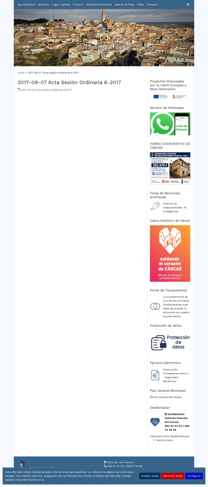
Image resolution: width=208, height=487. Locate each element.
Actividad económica (99, 4)
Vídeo (140, 4)
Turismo (78, 4)
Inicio (21, 72)
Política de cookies (56, 479)
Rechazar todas (173, 475)
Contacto (152, 4)
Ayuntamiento (26, 4)
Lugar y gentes (61, 4)
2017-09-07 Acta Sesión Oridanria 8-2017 (46, 89)
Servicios (43, 4)
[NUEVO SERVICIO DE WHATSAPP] (170, 124)
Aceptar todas (150, 475)
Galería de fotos (124, 4)
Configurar (194, 475)
